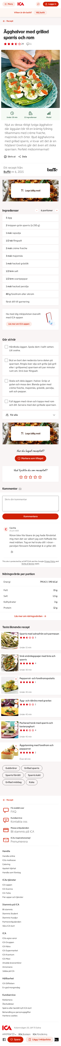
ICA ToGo (6, 893)
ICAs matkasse (9, 860)
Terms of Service (27, 564)
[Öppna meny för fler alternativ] (16, 639)
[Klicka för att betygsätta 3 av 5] (30, 477)
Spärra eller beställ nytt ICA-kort (17, 1008)
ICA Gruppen (8, 942)
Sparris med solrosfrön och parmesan (39, 633)
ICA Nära (6, 946)
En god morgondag (11, 987)
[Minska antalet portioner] (36, 210)
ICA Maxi (6, 959)
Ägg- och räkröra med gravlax (35, 700)
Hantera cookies (9, 1015)
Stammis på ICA (10, 904)
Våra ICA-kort (8, 926)
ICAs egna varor (9, 938)
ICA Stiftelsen (8, 983)
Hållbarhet (8, 978)
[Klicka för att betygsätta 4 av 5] (35, 477)
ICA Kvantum (8, 954)
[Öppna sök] (38, 4)
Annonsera (7, 967)
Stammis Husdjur (10, 917)
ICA (4, 933)
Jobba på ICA (8, 971)
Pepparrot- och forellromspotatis (37, 678)
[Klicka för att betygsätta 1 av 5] (21, 477)
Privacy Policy (49, 561)
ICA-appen (7, 885)
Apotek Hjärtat (9, 868)
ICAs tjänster (9, 879)
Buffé (7, 172)
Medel (48, 117)
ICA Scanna (7, 889)
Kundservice (9, 994)
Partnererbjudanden (11, 922)
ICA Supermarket (10, 950)
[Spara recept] (16, 634)
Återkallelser (8, 1004)
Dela (24, 156)
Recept (10, 21)
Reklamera (7, 1000)
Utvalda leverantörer (11, 963)
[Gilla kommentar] (11, 551)
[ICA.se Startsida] (21, 4)
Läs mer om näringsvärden (28, 616)
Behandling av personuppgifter (16, 1012)
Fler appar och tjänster (12, 897)
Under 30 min (12, 117)
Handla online (8, 856)
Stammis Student (10, 913)
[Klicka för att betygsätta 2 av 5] (25, 477)
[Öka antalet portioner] (57, 210)
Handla (6, 851)
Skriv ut (12, 156)
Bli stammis (7, 909)
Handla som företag (11, 872)
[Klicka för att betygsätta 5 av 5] (40, 477)
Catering (6, 864)
